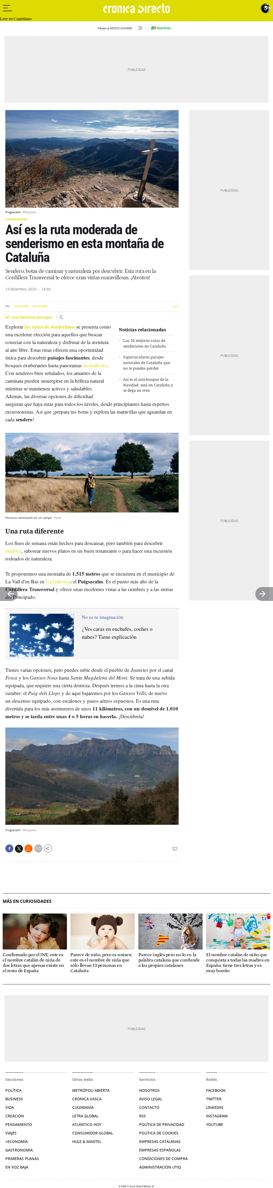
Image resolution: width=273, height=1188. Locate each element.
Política (13, 1090)
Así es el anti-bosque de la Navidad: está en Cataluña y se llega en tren (148, 385)
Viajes (11, 1133)
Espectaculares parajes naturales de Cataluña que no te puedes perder (146, 362)
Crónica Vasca (87, 1098)
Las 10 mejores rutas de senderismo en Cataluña (144, 343)
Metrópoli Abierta (91, 1090)
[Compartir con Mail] (38, 848)
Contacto (149, 1107)
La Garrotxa (58, 581)
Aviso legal (150, 1098)
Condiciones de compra (163, 1158)
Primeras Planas (22, 1158)
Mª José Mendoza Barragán (29, 317)
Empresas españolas (160, 1150)
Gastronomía (19, 1150)
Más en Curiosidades (27, 901)
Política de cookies (158, 1133)
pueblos (13, 550)
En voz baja (16, 1167)
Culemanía (83, 1107)
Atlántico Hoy (86, 1124)
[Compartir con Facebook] (9, 848)
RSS (142, 1115)
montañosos (95, 365)
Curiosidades (16, 219)
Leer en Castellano (15, 19)
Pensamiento (18, 1124)
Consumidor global (92, 1133)
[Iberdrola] (160, 28)
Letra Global (85, 1115)
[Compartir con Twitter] (19, 849)
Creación (14, 1115)
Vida (9, 1107)
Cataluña (21, 306)
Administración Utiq (160, 1167)
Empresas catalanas (159, 1141)
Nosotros (149, 1090)
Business (14, 1098)
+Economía (16, 1141)
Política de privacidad (161, 1124)
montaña (40, 306)
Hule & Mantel (86, 1141)
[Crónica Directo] (136, 8)
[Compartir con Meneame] (29, 848)
